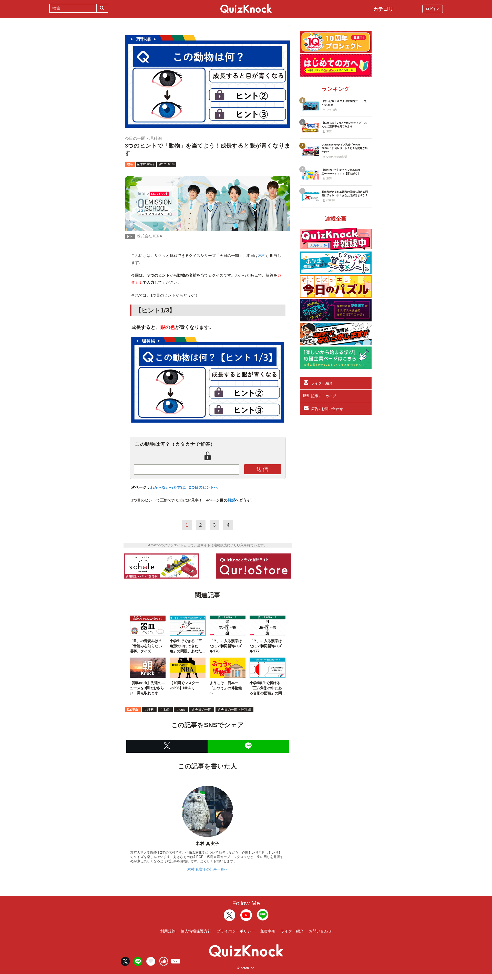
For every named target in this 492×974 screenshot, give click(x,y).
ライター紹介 (322, 383)
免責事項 (267, 931)
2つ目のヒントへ (203, 487)
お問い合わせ (320, 931)
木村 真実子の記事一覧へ (207, 869)
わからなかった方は (167, 487)
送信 (263, 469)
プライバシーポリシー (236, 931)
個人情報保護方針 (196, 931)
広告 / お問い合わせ (327, 409)
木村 (262, 255)
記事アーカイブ (323, 396)
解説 (231, 500)
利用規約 (168, 931)
